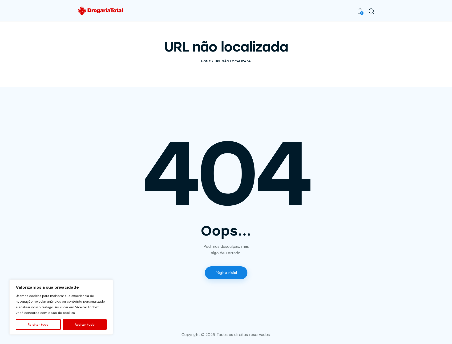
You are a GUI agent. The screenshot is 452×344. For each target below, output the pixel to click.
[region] (61, 307)
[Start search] (371, 11)
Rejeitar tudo (38, 324)
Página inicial (226, 273)
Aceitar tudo (85, 324)
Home (206, 61)
